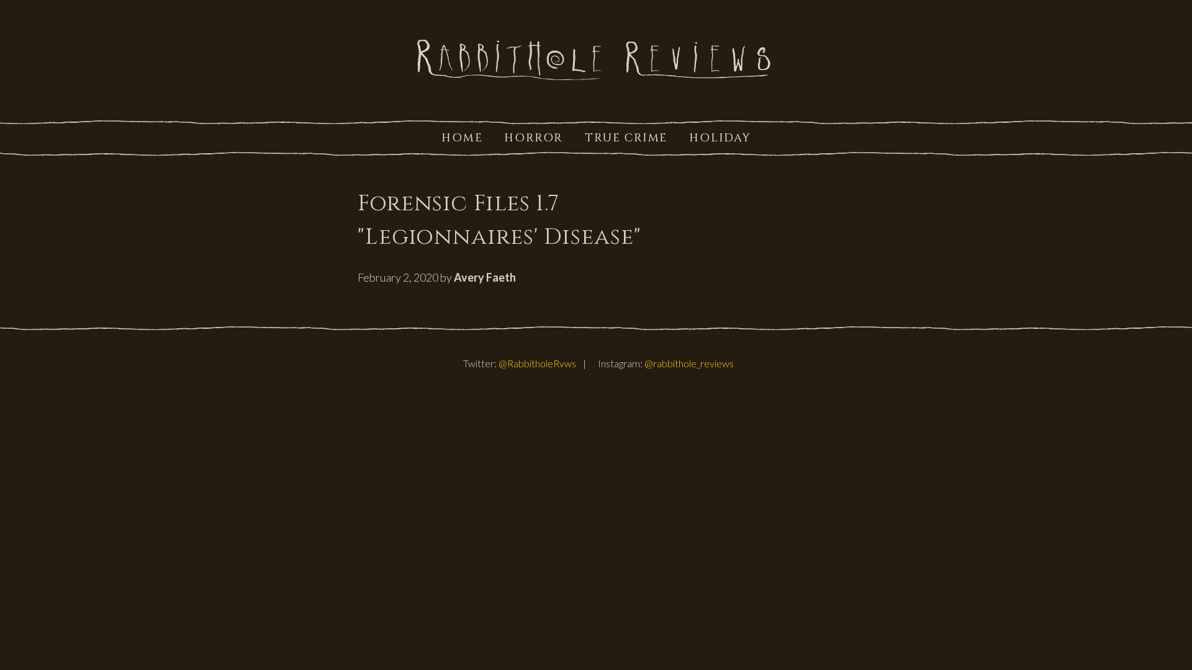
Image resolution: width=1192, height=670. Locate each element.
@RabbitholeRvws (537, 363)
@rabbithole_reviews (689, 363)
